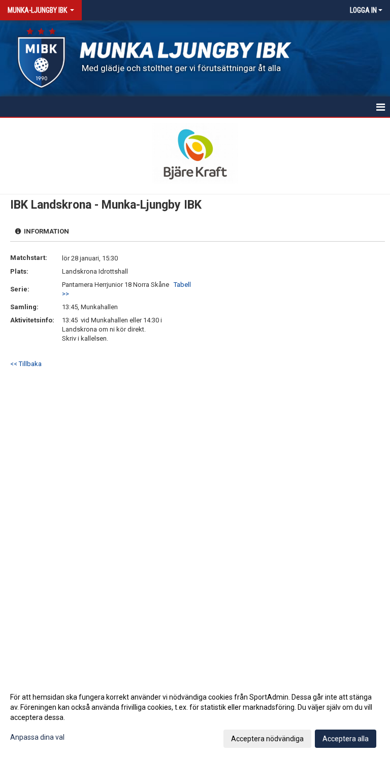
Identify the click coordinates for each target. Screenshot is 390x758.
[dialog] (195, 717)
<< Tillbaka (26, 364)
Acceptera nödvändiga (267, 739)
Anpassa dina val (37, 737)
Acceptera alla (345, 739)
